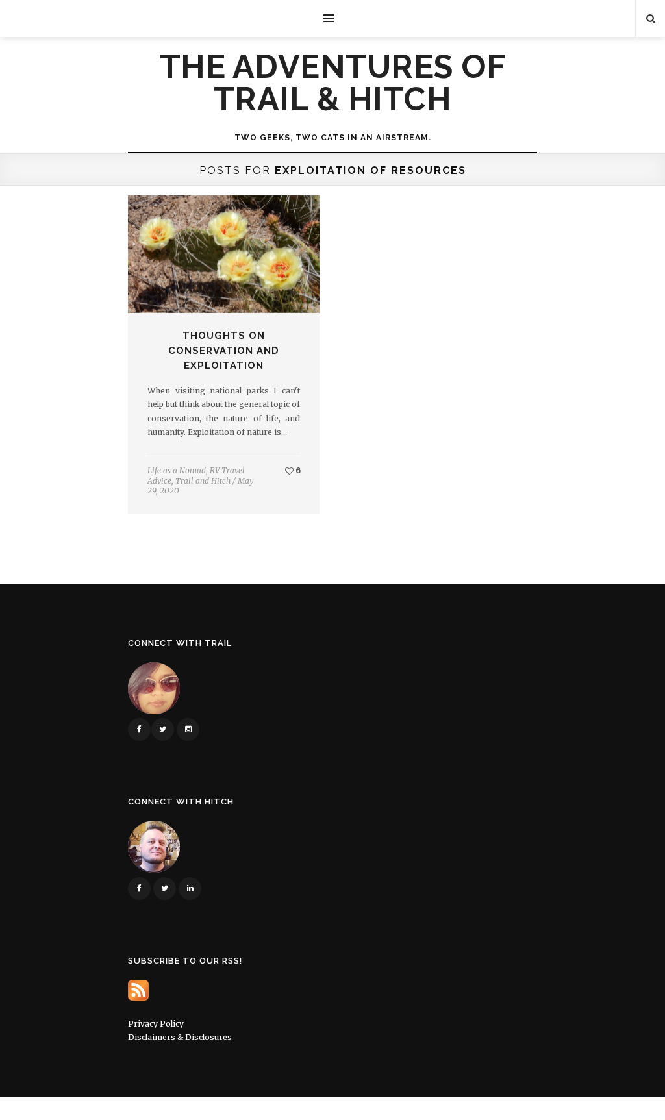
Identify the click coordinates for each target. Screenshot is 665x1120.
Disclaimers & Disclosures (180, 1037)
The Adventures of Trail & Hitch (333, 83)
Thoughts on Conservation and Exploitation (223, 350)
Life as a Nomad (176, 470)
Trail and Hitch (203, 481)
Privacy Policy (156, 1023)
